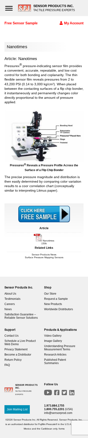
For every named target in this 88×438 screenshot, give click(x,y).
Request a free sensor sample (44, 200)
